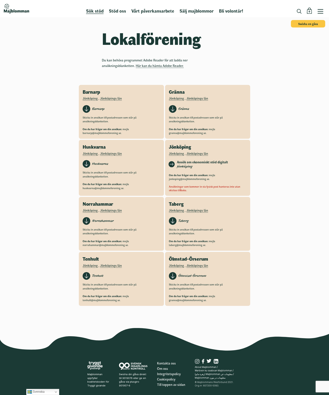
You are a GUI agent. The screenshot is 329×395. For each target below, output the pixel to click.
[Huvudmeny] (322, 8)
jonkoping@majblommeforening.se (189, 179)
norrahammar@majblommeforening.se (105, 245)
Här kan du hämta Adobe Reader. (160, 65)
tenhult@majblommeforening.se (101, 300)
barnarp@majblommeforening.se (102, 133)
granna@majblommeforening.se (187, 133)
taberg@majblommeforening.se (187, 245)
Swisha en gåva (308, 24)
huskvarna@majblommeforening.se (103, 188)
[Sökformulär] (299, 11)
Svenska (38, 391)
